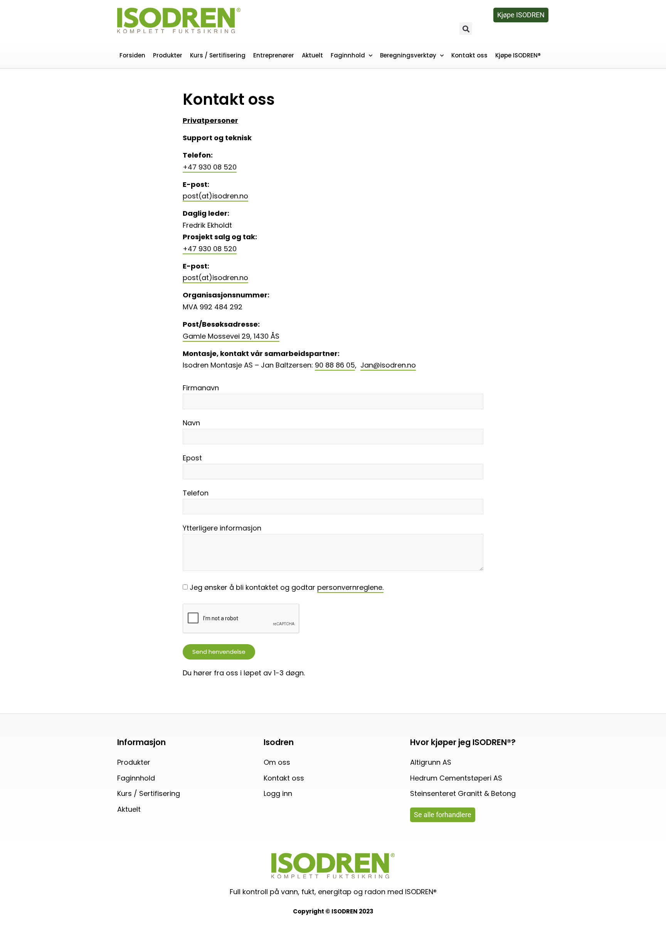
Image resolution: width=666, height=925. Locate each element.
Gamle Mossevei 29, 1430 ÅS (231, 336)
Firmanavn (201, 388)
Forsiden (132, 55)
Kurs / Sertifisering (218, 55)
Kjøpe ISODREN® (518, 55)
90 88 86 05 (335, 365)
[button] (465, 28)
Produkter (167, 55)
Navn (191, 424)
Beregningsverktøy (408, 55)
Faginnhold (348, 55)
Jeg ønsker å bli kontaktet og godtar (286, 587)
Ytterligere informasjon (222, 529)
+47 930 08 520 (210, 167)
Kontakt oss (469, 55)
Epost (192, 459)
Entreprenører (273, 55)
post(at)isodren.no (215, 196)
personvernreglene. (350, 587)
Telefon (196, 494)
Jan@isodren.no (388, 365)
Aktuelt (312, 55)
